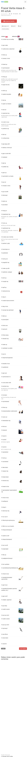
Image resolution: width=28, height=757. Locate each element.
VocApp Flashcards (5, 755)
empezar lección (9, 21)
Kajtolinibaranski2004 (6, 15)
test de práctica (6, 28)
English (3, 648)
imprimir (14, 26)
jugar (20, 26)
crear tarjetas (23, 648)
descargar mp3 (6, 26)
